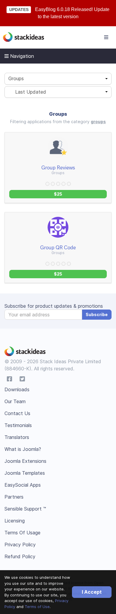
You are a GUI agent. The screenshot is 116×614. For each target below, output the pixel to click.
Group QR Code (58, 247)
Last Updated (28, 92)
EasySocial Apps (22, 485)
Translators (16, 437)
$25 (58, 194)
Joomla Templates (24, 473)
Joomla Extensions (25, 461)
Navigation (21, 56)
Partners (13, 497)
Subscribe (97, 314)
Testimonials (18, 425)
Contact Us (17, 413)
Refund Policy (19, 556)
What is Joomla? (22, 449)
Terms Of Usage (22, 533)
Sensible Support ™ (25, 509)
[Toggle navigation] (106, 37)
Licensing (14, 521)
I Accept (92, 592)
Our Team (15, 401)
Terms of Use (37, 606)
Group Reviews (58, 167)
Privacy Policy (20, 545)
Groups (16, 78)
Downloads (16, 389)
